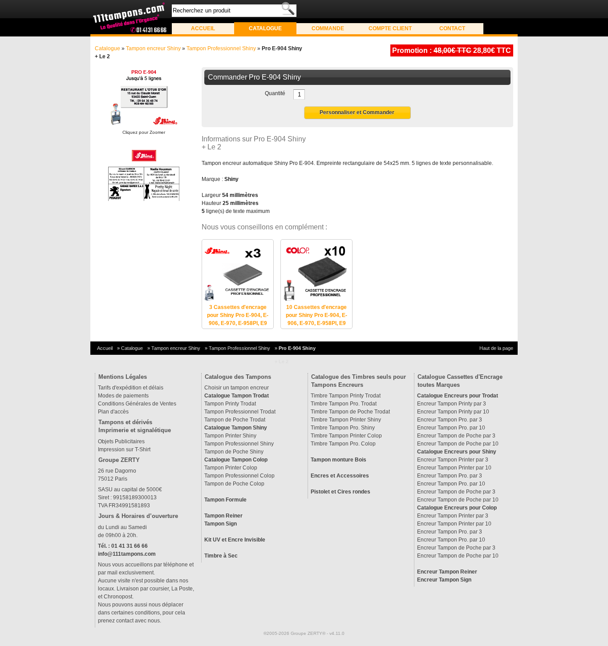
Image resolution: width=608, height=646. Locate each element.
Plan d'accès (113, 412)
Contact (452, 28)
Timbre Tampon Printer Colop (346, 436)
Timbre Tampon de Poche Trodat (350, 412)
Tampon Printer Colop (230, 468)
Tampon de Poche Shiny (233, 452)
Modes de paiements (123, 396)
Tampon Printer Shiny (230, 436)
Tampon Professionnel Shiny (221, 48)
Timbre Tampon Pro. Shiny (343, 428)
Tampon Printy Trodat (230, 404)
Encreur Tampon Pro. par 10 (451, 428)
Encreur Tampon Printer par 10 (454, 468)
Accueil (203, 28)
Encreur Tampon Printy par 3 (451, 404)
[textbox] (234, 10)
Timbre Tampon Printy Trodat (346, 396)
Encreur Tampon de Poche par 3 (456, 436)
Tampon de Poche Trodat (234, 420)
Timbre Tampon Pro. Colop (343, 444)
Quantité (275, 93)
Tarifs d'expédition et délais (130, 388)
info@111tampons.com (127, 554)
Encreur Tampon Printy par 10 (453, 412)
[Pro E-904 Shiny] (144, 97)
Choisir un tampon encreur (236, 388)
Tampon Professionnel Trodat (240, 412)
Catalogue (265, 28)
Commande (328, 28)
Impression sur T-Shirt (124, 449)
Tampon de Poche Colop (234, 484)
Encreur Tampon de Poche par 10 (458, 444)
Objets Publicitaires (121, 441)
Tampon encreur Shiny (153, 48)
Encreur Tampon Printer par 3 (452, 460)
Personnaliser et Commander (357, 112)
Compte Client (390, 28)
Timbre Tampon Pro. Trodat (344, 404)
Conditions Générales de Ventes (137, 404)
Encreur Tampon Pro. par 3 (449, 420)
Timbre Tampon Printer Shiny (346, 420)
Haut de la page (496, 348)
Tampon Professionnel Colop (239, 476)
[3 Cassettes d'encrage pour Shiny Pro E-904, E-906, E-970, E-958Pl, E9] (237, 299)
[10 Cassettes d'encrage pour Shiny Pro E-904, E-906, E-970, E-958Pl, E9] (316, 299)
